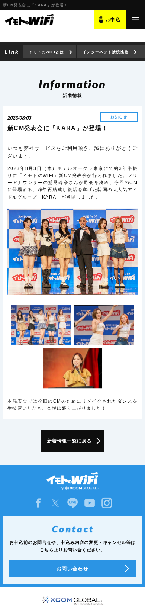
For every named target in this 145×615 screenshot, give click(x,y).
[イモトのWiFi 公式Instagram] (106, 503)
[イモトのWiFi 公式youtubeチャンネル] (89, 503)
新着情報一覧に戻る (69, 441)
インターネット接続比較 (106, 52)
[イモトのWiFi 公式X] (55, 503)
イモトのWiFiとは (46, 52)
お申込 (113, 19)
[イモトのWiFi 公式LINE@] (72, 503)
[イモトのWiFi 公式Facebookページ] (38, 503)
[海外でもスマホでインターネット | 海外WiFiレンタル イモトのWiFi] (29, 19)
